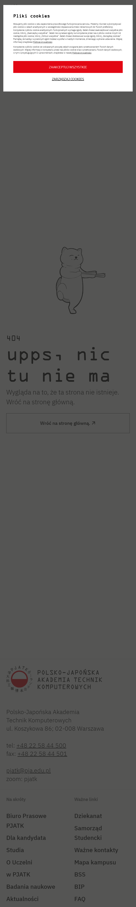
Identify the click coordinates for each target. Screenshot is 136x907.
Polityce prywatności (42, 42)
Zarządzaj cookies (68, 79)
